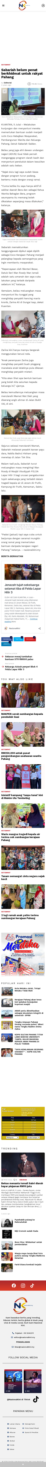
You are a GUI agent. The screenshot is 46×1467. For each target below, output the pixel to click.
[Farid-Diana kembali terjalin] (7, 1267)
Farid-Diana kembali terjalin (28, 1264)
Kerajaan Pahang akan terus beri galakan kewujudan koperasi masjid (28, 1002)
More (4, 1209)
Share (5, 91)
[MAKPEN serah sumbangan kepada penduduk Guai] (23, 695)
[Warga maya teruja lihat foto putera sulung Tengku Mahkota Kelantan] (7, 1256)
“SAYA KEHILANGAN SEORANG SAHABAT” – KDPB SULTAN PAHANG (29, 1051)
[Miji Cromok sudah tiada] (7, 1234)
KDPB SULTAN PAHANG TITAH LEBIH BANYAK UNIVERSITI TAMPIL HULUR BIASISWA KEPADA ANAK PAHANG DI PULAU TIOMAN (29, 1039)
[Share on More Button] (23, 1464)
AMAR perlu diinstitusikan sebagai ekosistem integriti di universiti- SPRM (29, 1013)
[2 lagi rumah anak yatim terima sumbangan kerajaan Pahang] (23, 896)
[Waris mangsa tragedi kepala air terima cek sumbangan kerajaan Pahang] (23, 815)
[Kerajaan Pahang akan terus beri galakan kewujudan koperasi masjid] (7, 1003)
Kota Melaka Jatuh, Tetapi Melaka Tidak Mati (27, 989)
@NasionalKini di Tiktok (18, 1399)
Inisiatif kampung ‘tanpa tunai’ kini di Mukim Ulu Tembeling (22, 797)
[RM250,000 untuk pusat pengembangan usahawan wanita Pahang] (23, 734)
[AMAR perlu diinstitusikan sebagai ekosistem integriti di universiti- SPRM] (7, 1014)
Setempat (5, 710)
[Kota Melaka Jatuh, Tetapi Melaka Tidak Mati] (7, 991)
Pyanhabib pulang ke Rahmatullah (25, 1221)
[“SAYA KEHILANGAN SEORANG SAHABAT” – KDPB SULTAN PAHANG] (7, 1052)
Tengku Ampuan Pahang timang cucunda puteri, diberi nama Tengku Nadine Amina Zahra (29, 1025)
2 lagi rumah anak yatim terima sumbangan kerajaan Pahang (20, 917)
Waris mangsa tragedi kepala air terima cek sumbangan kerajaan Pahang (20, 837)
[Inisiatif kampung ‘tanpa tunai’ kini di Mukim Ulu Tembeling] (23, 776)
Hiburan (23, 1180)
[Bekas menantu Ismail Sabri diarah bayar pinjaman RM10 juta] (23, 1165)
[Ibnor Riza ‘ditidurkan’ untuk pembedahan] (7, 1245)
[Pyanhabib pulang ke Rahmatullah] (7, 1223)
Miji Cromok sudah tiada (26, 1231)
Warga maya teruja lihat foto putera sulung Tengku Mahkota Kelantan (30, 1255)
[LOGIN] (43, 5)
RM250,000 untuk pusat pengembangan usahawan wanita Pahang (21, 756)
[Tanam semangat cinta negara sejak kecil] (23, 857)
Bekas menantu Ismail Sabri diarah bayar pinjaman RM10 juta (22, 1185)
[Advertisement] (23, 35)
